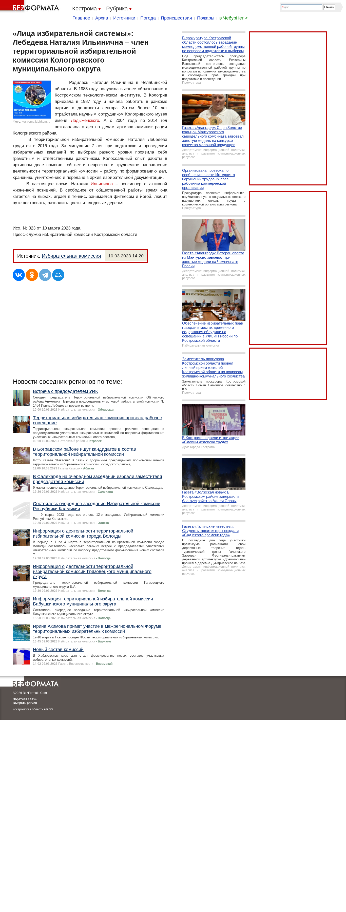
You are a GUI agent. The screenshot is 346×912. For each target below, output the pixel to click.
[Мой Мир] (58, 275)
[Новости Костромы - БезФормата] (30, 6)
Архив (101, 18)
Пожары (205, 18)
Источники (124, 18)
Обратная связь (24, 699)
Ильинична (102, 183)
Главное (81, 18)
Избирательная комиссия (71, 256)
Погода (148, 18)
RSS (49, 709)
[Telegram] (45, 275)
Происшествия (176, 18)
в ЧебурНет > (233, 18)
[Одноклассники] (32, 275)
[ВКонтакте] (19, 275)
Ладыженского (85, 120)
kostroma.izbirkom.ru (36, 121)
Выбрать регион (25, 703)
